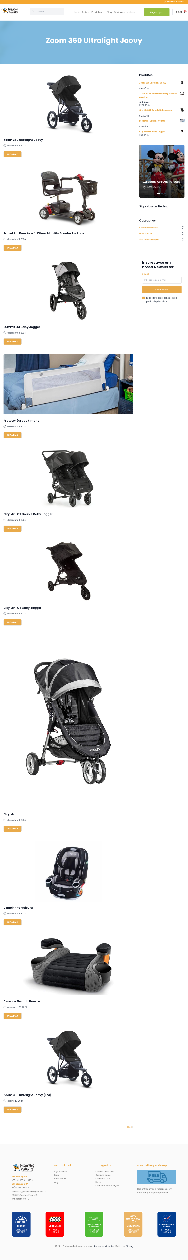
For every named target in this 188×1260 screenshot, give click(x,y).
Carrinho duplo (103, 1175)
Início (77, 12)
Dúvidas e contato (124, 12)
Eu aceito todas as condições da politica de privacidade (161, 299)
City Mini (10, 814)
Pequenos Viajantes (104, 1246)
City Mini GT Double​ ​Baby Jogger (28, 514)
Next (129, 1127)
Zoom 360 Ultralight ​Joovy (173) (27, 1095)
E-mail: (145, 273)
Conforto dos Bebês (148, 227)
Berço (98, 1182)
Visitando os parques (149, 239)
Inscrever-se (161, 289)
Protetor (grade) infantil (22, 421)
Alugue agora (157, 12)
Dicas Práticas (145, 233)
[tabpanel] (161, 171)
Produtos (96, 12)
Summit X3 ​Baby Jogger (22, 327)
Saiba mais (13, 154)
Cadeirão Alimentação (107, 1185)
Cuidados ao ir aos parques (161, 182)
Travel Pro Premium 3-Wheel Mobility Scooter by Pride (44, 233)
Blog (109, 12)
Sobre (85, 12)
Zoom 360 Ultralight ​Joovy (23, 140)
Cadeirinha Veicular (18, 908)
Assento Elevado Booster (22, 1001)
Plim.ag (129, 1246)
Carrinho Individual (104, 1171)
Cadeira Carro (102, 1178)
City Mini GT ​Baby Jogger (22, 608)
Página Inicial (60, 1171)
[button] (98, 12)
